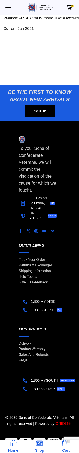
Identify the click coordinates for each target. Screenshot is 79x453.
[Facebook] (20, 231)
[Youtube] (44, 231)
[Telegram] (52, 231)
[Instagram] (36, 231)
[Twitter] (28, 231)
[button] (8, 7)
